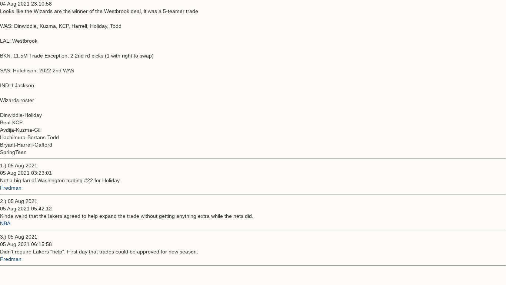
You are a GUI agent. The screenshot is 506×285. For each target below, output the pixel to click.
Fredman (10, 188)
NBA (5, 223)
